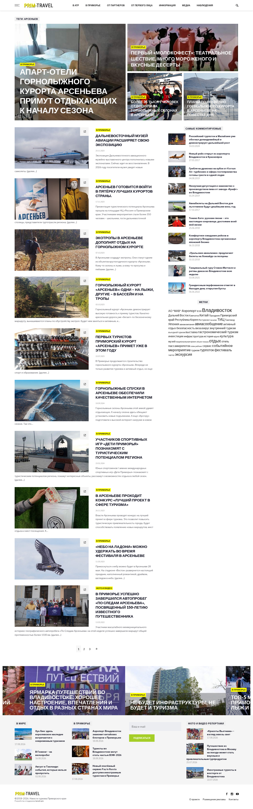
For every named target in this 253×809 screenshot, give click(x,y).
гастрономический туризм (218, 332)
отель (225, 341)
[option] (53, 691)
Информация (167, 5)
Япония (173, 324)
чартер (171, 355)
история (208, 336)
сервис (207, 345)
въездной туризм (176, 332)
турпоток (207, 350)
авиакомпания (187, 324)
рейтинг (198, 346)
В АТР (76, 5)
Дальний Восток (178, 315)
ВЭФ (199, 311)
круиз (216, 336)
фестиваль (223, 350)
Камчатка (194, 315)
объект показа (202, 342)
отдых (215, 340)
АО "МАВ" (174, 310)
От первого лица (141, 5)
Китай (204, 315)
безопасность (185, 328)
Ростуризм (203, 320)
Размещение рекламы (214, 799)
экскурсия (183, 354)
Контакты (233, 799)
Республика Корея (186, 319)
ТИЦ (220, 319)
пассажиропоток (179, 346)
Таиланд (230, 319)
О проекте (194, 799)
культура (227, 336)
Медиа (186, 5)
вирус (205, 328)
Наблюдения (205, 5)
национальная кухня (186, 341)
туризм (195, 350)
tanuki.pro (39, 801)
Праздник (214, 315)
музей (171, 341)
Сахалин (213, 320)
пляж (193, 346)
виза (198, 328)
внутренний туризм (223, 328)
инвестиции (175, 336)
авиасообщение (209, 324)
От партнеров (116, 5)
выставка (192, 332)
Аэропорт (189, 311)
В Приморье (93, 5)
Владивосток (217, 310)
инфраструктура (193, 336)
